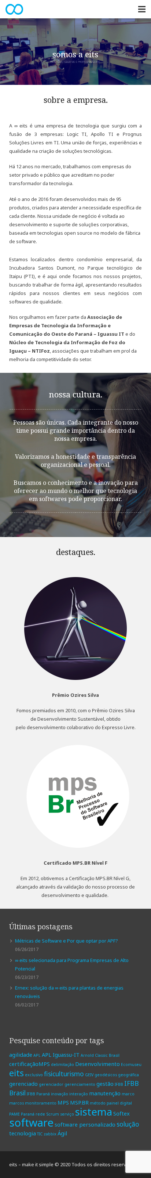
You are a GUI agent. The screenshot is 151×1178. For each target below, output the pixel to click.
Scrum (52, 1114)
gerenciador (51, 1084)
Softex (121, 1113)
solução (128, 1124)
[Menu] (142, 9)
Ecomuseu (131, 1064)
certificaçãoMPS (29, 1063)
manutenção (105, 1093)
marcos (16, 1103)
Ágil (62, 1133)
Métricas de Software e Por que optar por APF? (66, 940)
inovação (59, 1093)
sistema (93, 1111)
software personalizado (85, 1124)
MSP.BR (79, 1102)
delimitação (62, 1064)
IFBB (119, 1084)
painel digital (119, 1103)
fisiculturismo (64, 1073)
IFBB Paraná (38, 1093)
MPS (63, 1102)
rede (40, 1114)
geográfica (128, 1074)
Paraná (27, 1114)
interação (78, 1093)
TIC (40, 1133)
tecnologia (22, 1133)
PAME (14, 1114)
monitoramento (40, 1103)
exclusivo (34, 1074)
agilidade (20, 1054)
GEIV (89, 1074)
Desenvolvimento (97, 1063)
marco (128, 1093)
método (98, 1103)
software (31, 1122)
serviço (67, 1114)
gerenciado (23, 1083)
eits (16, 1073)
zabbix (50, 1133)
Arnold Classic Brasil (100, 1055)
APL (37, 1055)
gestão (105, 1083)
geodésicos (106, 1074)
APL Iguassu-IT (61, 1054)
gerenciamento (80, 1084)
